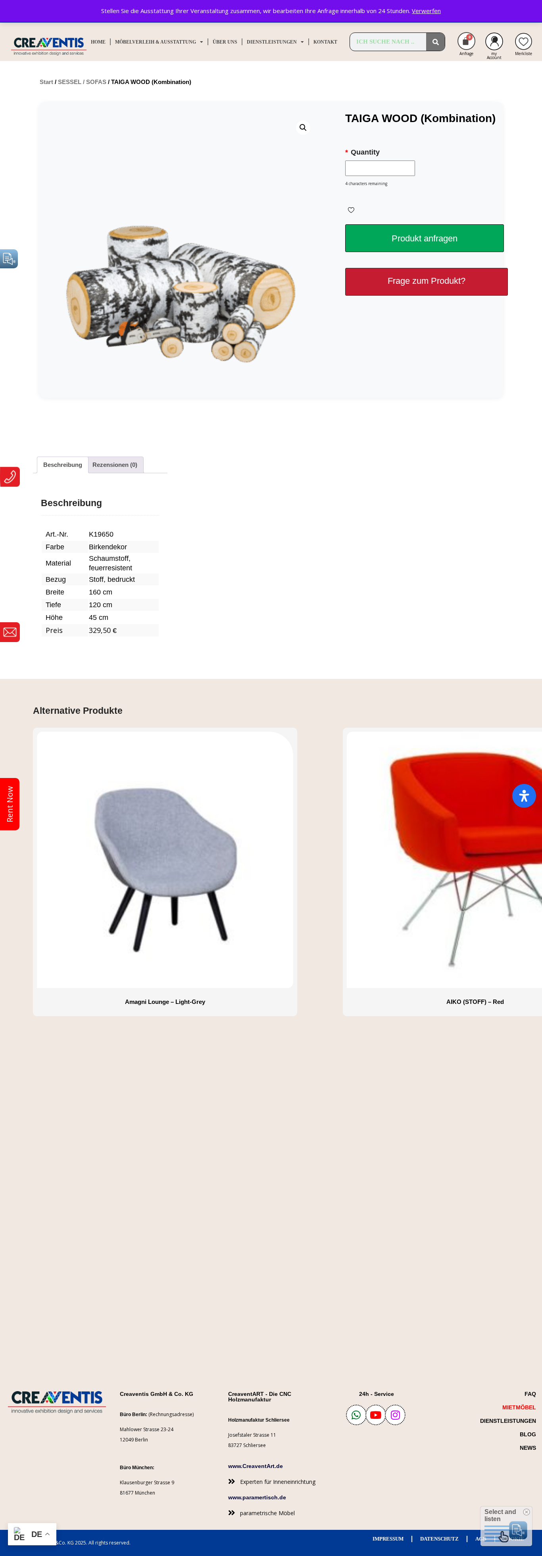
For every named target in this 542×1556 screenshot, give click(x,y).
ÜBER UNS (225, 42)
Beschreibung (62, 464)
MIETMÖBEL (519, 1407)
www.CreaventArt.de (255, 1466)
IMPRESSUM (388, 1539)
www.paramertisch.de (257, 1497)
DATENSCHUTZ (439, 1539)
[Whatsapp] (356, 1415)
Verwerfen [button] (426, 11)
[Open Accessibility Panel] (524, 796)
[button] (303, 127)
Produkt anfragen (424, 238)
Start (46, 81)
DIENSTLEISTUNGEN (272, 42)
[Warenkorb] (466, 41)
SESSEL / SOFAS (82, 81)
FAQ (530, 1394)
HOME (98, 42)
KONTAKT (325, 42)
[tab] (62, 465)
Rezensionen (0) (114, 464)
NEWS (528, 1448)
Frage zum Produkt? (426, 281)
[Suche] (435, 42)
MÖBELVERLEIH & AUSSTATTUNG (155, 42)
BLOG (528, 1434)
